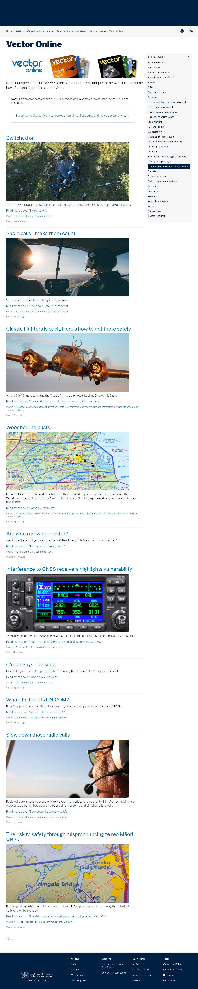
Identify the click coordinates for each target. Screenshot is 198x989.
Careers (136, 980)
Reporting (153, 171)
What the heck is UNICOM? (37, 700)
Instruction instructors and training (165, 141)
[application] (192, 31)
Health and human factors (161, 136)
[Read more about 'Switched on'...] (75, 171)
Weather (152, 196)
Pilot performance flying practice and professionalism (91, 407)
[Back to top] (189, 980)
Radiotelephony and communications (34, 216)
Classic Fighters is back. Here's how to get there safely (68, 329)
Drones (51, 4)
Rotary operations (157, 176)
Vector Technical (156, 216)
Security (152, 186)
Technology (153, 191)
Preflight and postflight (159, 161)
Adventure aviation (157, 62)
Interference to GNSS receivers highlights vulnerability (69, 569)
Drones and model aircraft (161, 107)
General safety (60, 311)
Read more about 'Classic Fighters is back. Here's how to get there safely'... (53, 401)
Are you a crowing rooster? (37, 534)
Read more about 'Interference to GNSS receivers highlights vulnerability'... (53, 641)
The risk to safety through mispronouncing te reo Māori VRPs (69, 837)
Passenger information (101, 4)
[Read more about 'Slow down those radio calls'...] (75, 769)
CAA (150, 87)
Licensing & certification (72, 4)
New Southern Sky (141, 975)
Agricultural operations (159, 72)
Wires (151, 206)
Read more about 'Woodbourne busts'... (31, 508)
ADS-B (135, 964)
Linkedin (169, 975)
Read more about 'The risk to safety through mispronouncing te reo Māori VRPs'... (58, 916)
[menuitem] (11, 5)
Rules (120, 4)
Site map (75, 969)
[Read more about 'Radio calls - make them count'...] (75, 267)
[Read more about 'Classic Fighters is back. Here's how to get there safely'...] (75, 362)
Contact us (76, 964)
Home (9, 31)
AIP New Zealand (141, 969)
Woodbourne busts (28, 427)
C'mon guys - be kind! (31, 664)
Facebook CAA (173, 964)
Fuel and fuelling (156, 126)
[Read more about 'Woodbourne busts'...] (75, 461)
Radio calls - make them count (40, 233)
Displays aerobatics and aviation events (44, 407)
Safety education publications (71, 31)
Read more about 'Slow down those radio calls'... (36, 811)
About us (75, 958)
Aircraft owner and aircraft (161, 77)
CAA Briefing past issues (113, 972)
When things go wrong (159, 201)
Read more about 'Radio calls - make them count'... (38, 306)
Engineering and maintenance (163, 112)
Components (154, 97)
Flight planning (155, 121)
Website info (77, 975)
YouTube (170, 980)
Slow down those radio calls (38, 735)
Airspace (20, 407)
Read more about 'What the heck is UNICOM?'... (36, 712)
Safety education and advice (39, 31)
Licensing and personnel (160, 146)
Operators (153, 151)
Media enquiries (78, 980)
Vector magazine (97, 31)
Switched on (20, 138)
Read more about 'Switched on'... (26, 210)
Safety (131, 4)
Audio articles (60, 817)
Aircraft (10, 4)
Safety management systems (162, 181)
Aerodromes (22, 717)
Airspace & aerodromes (31, 4)
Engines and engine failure (161, 117)
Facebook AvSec (174, 969)
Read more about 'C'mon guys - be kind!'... (32, 677)
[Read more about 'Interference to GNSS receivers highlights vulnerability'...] (75, 603)
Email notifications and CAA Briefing (112, 966)
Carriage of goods (157, 92)
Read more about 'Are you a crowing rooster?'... (36, 546)
